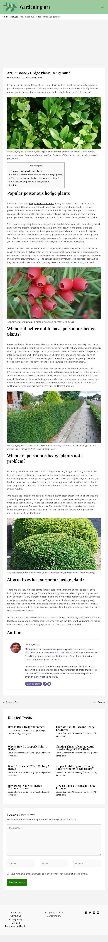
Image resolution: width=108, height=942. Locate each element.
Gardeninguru (35, 7)
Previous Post (11, 702)
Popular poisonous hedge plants (25, 171)
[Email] (49, 684)
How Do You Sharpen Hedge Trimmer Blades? (25, 787)
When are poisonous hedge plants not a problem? (34, 178)
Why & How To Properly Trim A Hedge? (27, 748)
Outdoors (12, 733)
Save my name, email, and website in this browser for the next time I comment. (49, 873)
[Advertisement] (54, 39)
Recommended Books (15, 926)
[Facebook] (86, 912)
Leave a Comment (16, 730)
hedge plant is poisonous (41, 203)
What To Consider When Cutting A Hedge (28, 767)
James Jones (32, 644)
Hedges (14, 16)
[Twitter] (90, 912)
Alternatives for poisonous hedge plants (29, 181)
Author (13, 185)
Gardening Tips (31, 730)
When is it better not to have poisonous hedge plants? (36, 174)
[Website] (45, 684)
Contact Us (15, 915)
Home (6, 16)
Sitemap (16, 922)
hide (40, 165)
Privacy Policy (15, 919)
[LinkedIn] (94, 912)
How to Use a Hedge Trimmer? (26, 727)
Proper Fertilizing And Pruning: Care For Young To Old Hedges (75, 767)
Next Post (99, 702)
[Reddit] (98, 912)
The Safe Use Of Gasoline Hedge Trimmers (75, 728)
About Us (15, 912)
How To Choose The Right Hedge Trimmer (75, 787)
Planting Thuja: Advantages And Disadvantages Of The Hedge (75, 748)
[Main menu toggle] (102, 7)
